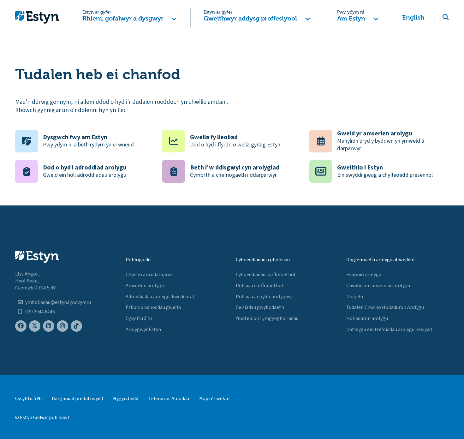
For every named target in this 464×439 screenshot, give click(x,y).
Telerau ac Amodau (168, 398)
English (413, 17)
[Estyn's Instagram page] (62, 326)
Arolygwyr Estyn (143, 329)
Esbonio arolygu (363, 274)
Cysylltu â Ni (139, 318)
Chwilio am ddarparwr (149, 274)
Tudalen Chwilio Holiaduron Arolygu (385, 307)
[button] (129, 17)
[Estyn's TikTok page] (76, 326)
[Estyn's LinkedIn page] (48, 326)
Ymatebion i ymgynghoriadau (267, 318)
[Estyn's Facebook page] (21, 326)
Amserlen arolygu (145, 285)
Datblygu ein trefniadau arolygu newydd (389, 329)
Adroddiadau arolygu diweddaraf (160, 296)
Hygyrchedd (125, 398)
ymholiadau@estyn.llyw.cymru (58, 302)
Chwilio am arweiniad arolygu (378, 285)
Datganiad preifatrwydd (77, 398)
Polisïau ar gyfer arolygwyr (264, 296)
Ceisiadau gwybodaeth (260, 307)
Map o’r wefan (214, 398)
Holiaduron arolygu (367, 318)
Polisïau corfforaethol (259, 285)
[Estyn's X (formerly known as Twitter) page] (35, 326)
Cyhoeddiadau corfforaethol (265, 274)
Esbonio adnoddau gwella (153, 307)
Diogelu (354, 296)
